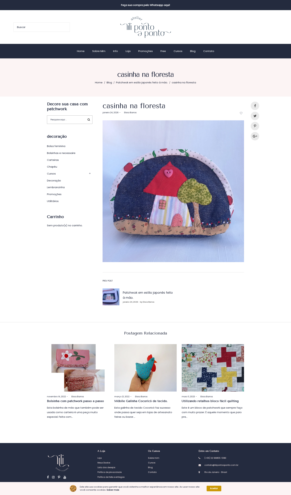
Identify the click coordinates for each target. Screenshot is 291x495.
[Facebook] (48, 477)
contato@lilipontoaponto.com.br (221, 465)
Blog (109, 82)
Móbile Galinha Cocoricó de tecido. (141, 401)
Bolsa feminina (56, 146)
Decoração (54, 180)
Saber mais (113, 489)
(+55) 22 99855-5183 (215, 458)
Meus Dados (104, 462)
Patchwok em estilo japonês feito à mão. (142, 82)
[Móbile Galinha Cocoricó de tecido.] (145, 368)
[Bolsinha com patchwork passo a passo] (78, 368)
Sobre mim (153, 458)
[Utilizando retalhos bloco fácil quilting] (213, 368)
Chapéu (52, 166)
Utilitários (53, 201)
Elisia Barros (129, 112)
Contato (152, 472)
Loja (100, 458)
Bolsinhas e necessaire (61, 153)
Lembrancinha (56, 187)
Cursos (51, 173)
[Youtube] (64, 477)
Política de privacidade (110, 472)
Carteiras (53, 160)
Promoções (54, 194)
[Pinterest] (59, 477)
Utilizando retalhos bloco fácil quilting (210, 401)
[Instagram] (53, 477)
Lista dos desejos (106, 467)
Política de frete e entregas (111, 477)
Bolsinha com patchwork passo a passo (75, 401)
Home (99, 82)
